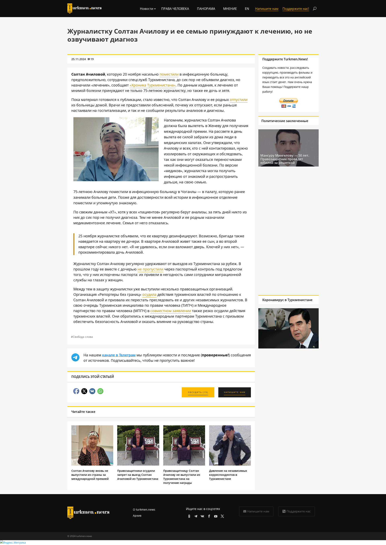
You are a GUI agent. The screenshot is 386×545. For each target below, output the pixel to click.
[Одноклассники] (188, 515)
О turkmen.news (144, 509)
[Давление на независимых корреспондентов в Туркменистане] (230, 464)
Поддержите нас (298, 511)
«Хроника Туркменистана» (153, 85)
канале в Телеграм (119, 355)
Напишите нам (258, 511)
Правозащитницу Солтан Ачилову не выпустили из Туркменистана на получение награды (181, 477)
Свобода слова (83, 337)
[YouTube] (215, 515)
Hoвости (146, 8)
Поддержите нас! (295, 8)
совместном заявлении (170, 310)
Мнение (230, 8)
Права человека (175, 8)
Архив (137, 515)
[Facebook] (208, 515)
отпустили (238, 99)
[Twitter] (221, 515)
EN (247, 8)
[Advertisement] (288, 230)
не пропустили (150, 269)
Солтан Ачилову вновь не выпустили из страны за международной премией (90, 475)
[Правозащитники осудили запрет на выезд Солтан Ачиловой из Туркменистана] (138, 464)
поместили (169, 74)
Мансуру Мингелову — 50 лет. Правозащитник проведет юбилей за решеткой (284, 159)
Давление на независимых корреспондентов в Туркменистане (228, 475)
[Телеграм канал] (195, 515)
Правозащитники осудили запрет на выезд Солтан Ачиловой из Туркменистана (137, 475)
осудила (149, 294)
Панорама (206, 8)
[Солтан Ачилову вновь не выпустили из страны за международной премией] (92, 464)
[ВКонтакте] (201, 515)
